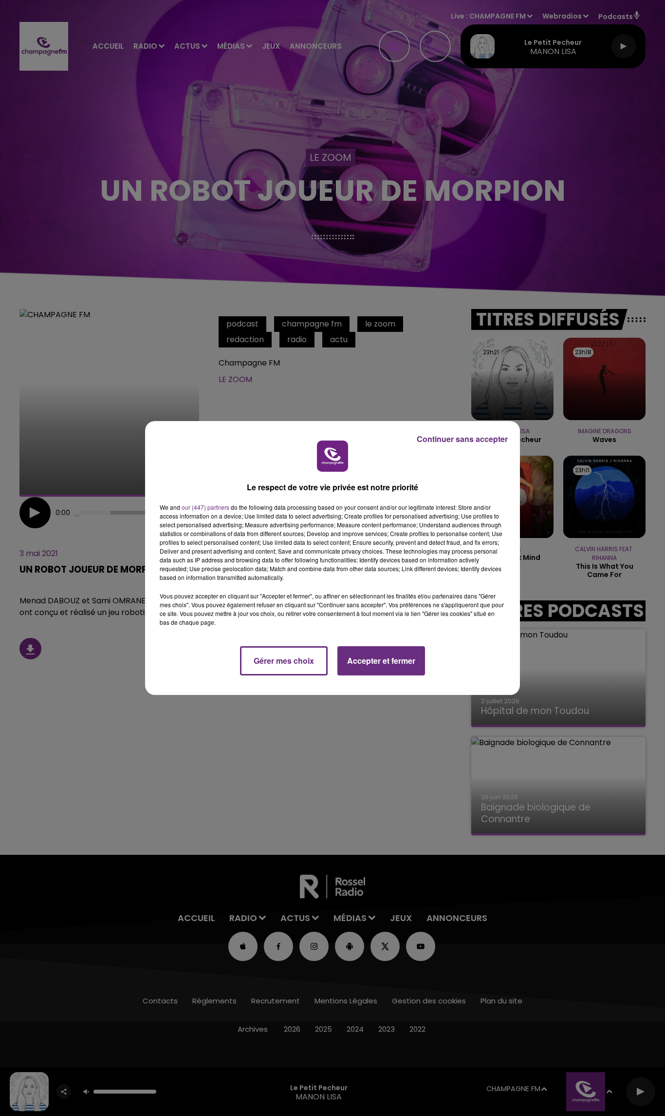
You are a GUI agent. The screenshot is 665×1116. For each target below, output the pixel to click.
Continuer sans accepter (462, 438)
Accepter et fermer (381, 660)
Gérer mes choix (284, 660)
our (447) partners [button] (205, 507)
